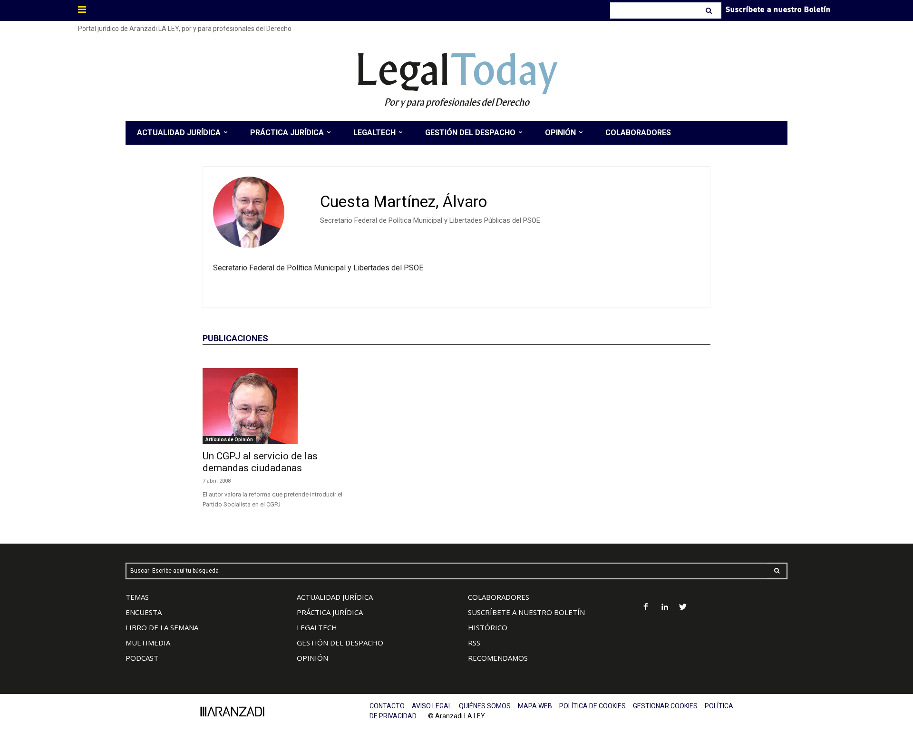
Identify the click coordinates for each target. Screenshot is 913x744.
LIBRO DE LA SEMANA (162, 627)
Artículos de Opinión (229, 439)
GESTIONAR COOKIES (665, 706)
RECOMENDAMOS (498, 658)
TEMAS (137, 597)
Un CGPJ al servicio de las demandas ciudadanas (260, 462)
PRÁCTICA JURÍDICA (330, 612)
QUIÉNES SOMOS (485, 706)
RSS (474, 642)
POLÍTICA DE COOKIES (592, 706)
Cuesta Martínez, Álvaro (403, 201)
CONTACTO (387, 706)
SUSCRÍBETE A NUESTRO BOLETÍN (526, 612)
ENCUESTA (144, 612)
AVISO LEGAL (432, 706)
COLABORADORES (498, 597)
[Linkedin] (664, 608)
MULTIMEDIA (148, 642)
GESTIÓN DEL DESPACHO (340, 642)
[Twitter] (683, 608)
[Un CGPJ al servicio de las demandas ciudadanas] (280, 406)
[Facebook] (646, 608)
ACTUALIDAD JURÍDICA (335, 597)
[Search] (710, 10)
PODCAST (142, 658)
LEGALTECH (317, 627)
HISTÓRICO (487, 627)
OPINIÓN (312, 658)
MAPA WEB (535, 706)
